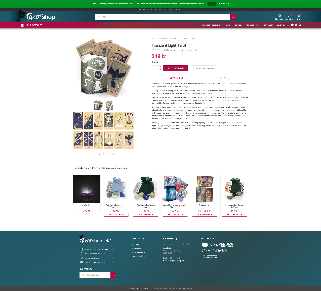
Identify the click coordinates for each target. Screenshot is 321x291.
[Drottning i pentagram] (119, 148)
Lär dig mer (224, 4)
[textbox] (162, 17)
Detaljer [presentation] (225, 78)
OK (212, 4)
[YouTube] (300, 25)
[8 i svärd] (89, 148)
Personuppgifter (139, 252)
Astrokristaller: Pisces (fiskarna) (146, 206)
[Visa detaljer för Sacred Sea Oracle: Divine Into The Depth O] (175, 189)
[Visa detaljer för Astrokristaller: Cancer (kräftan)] (234, 189)
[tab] (177, 78)
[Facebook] (292, 25)
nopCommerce (142, 288)
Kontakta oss (137, 248)
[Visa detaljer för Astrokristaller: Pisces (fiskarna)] (145, 189)
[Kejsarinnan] (109, 129)
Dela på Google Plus (108, 153)
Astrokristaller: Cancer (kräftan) (234, 206)
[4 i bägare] (109, 148)
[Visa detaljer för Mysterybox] (86, 189)
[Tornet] (129, 129)
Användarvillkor (138, 256)
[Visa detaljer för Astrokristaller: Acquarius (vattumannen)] (116, 189)
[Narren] (89, 129)
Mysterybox (86, 205)
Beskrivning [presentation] (177, 78)
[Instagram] (296, 25)
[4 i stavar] (99, 148)
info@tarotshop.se (176, 260)
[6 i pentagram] (78, 148)
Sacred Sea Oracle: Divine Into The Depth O (175, 206)
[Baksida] (78, 129)
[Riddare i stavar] (129, 148)
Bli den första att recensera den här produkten (180, 50)
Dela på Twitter (95, 153)
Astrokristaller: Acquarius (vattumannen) (116, 206)
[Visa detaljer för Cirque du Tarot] (205, 189)
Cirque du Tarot (204, 205)
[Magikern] (99, 129)
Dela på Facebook (99, 153)
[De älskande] (119, 129)
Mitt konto (279, 19)
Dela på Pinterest (103, 153)
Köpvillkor (136, 245)
